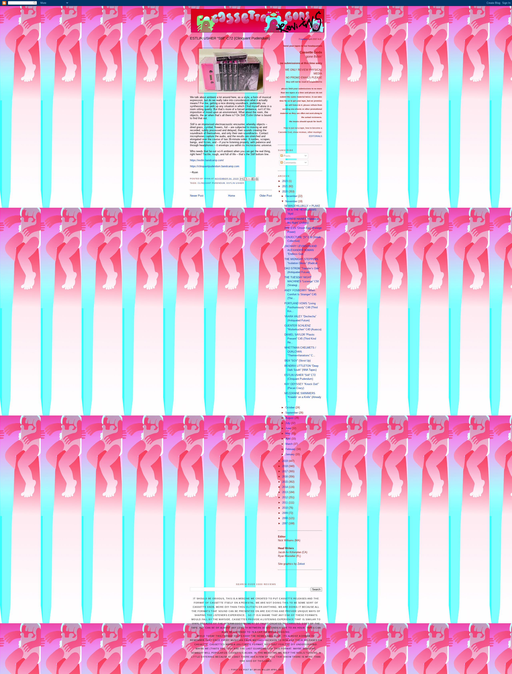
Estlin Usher (235, 183)
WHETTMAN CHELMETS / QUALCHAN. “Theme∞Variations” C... (300, 351)
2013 (285, 492)
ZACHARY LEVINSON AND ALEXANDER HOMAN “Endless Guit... (300, 250)
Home (231, 195)
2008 (285, 518)
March (289, 443)
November (291, 201)
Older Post (266, 195)
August (289, 417)
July (288, 423)
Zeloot (301, 563)
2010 (285, 507)
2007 (285, 523)
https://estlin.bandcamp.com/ (207, 160)
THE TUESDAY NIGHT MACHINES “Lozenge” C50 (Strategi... (301, 281)
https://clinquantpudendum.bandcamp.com (214, 166)
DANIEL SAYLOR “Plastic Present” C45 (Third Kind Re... (300, 338)
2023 (285, 181)
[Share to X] (249, 179)
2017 (285, 471)
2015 (285, 481)
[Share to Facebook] (253, 179)
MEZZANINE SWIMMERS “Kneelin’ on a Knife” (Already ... (302, 397)
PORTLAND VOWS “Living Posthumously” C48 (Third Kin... (301, 307)
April (288, 438)
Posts (286, 155)
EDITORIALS (315, 136)
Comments (289, 162)
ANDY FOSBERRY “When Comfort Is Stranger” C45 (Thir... (300, 294)
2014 (285, 486)
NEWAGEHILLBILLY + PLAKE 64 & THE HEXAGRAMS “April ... (302, 209)
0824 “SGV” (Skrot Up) (297, 360)
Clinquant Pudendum (211, 183)
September (292, 412)
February (290, 449)
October (290, 407)
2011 (285, 502)
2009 (285, 512)
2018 (285, 466)
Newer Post (196, 195)
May (288, 433)
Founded (303, 39)
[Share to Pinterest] (257, 179)
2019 (285, 460)
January (290, 454)
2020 (285, 191)
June (288, 428)
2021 (285, 186)
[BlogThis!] (245, 179)
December (291, 196)
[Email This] (242, 179)
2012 (285, 497)
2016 (285, 476)
